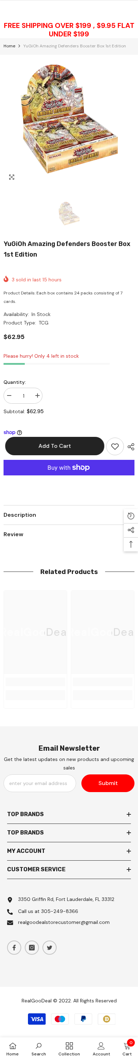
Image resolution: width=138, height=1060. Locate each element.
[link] (35, 682)
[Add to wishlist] (115, 446)
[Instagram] (32, 948)
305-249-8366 (59, 911)
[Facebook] (14, 948)
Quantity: (15, 382)
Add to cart (53, 446)
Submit (108, 783)
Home (9, 46)
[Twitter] (49, 948)
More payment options (69, 479)
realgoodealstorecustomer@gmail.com (64, 922)
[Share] (129, 446)
